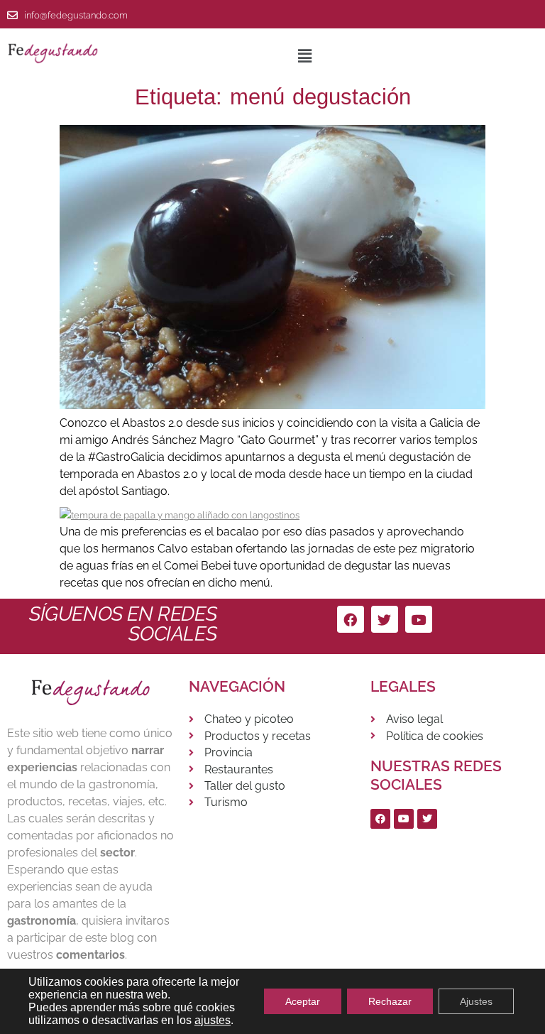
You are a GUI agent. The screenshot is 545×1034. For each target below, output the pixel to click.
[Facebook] (350, 619)
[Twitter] (384, 619)
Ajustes (476, 1001)
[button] (304, 56)
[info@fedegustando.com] (12, 15)
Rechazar (390, 1001)
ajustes (212, 1020)
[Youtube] (418, 619)
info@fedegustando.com (76, 15)
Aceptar (302, 1001)
